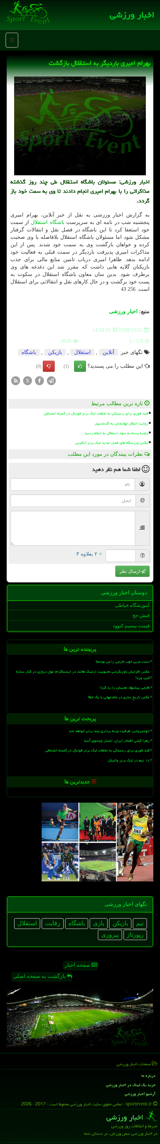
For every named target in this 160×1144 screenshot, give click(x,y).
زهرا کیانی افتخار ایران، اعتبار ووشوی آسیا (117, 740)
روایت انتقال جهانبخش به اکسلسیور (121, 423)
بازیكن (55, 352)
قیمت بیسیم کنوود (131, 625)
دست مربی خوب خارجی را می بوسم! (123, 661)
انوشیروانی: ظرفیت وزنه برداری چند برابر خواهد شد (109, 731)
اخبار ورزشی (132, 15)
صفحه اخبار (78, 965)
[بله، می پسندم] (80, 366)
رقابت (52, 923)
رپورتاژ (135, 935)
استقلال (39, 222)
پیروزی (110, 935)
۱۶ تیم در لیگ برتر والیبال (129, 760)
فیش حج (141, 615)
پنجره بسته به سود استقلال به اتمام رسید (116, 433)
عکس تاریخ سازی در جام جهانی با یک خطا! (119, 697)
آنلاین (108, 352)
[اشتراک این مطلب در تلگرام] (51, 380)
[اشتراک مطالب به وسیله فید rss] (15, 380)
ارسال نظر (130, 571)
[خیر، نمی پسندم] (49, 366)
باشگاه (57, 222)
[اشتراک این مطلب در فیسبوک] (39, 380)
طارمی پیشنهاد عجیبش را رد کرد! (125, 687)
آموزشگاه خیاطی (132, 605)
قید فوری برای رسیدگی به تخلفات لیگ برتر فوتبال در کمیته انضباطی (96, 413)
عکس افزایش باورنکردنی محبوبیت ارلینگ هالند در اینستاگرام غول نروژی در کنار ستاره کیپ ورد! (83, 675)
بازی (98, 923)
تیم (140, 923)
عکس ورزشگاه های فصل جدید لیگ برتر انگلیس (111, 442)
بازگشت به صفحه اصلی (40, 976)
